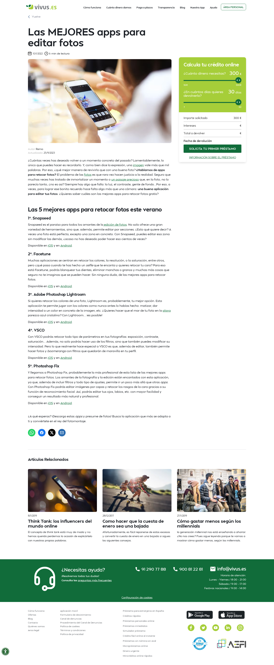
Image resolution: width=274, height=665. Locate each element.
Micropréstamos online (135, 645)
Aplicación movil (69, 610)
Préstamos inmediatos (135, 626)
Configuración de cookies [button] (137, 597)
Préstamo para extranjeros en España (143, 610)
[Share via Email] (62, 432)
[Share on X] (52, 432)
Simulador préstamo (134, 630)
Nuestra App (197, 7)
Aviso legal (33, 630)
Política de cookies (70, 626)
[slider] (238, 80)
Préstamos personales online (138, 620)
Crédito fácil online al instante (139, 635)
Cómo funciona (92, 7)
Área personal (233, 7)
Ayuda (213, 7)
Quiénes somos (36, 626)
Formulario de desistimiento (75, 614)
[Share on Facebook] (41, 432)
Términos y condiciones (73, 630)
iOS (50, 245)
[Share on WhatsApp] (31, 432)
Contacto (33, 622)
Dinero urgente (131, 651)
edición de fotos (115, 224)
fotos (88, 174)
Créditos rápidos (132, 615)
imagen (138, 165)
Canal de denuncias (71, 618)
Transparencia (166, 7)
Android (66, 245)
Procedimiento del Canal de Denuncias (81, 622)
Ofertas (32, 614)
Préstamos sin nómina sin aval (139, 640)
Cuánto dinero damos (118, 7)
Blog (182, 7)
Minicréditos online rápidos (137, 655)
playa (167, 310)
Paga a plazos (144, 7)
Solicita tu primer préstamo (212, 148)
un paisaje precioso (125, 179)
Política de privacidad (72, 634)
